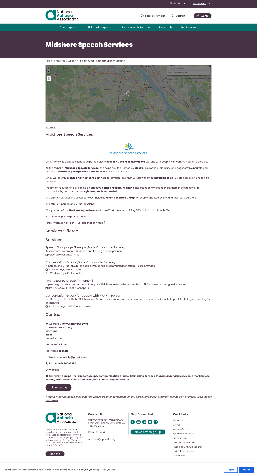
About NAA (199, 3)
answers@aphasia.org (101, 439)
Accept (246, 469)
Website (54, 369)
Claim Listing (58, 387)
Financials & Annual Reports (187, 446)
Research (165, 27)
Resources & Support (136, 27)
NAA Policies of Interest (184, 451)
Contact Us (179, 455)
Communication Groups (113, 376)
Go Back (51, 127)
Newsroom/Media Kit (183, 442)
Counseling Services (142, 376)
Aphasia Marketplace (184, 433)
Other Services (200, 376)
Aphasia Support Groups (114, 379)
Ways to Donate (181, 429)
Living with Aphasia (100, 27)
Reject (231, 469)
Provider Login (180, 438)
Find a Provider (86, 60)
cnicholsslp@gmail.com (71, 357)
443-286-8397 (67, 363)
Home (49, 60)
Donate (55, 454)
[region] (128, 469)
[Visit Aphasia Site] (65, 15)
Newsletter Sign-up (148, 432)
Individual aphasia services (173, 376)
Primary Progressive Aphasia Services (69, 379)
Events (176, 424)
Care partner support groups (79, 376)
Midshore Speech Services (89, 45)
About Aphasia (69, 27)
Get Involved (189, 27)
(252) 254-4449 (96, 432)
